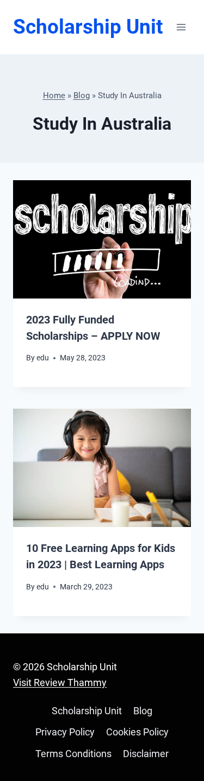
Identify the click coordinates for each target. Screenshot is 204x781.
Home (54, 95)
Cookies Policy (137, 732)
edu (42, 358)
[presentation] (102, 239)
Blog (81, 95)
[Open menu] (181, 26)
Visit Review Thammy (60, 682)
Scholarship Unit (87, 710)
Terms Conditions (73, 753)
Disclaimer (146, 753)
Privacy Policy (65, 732)
